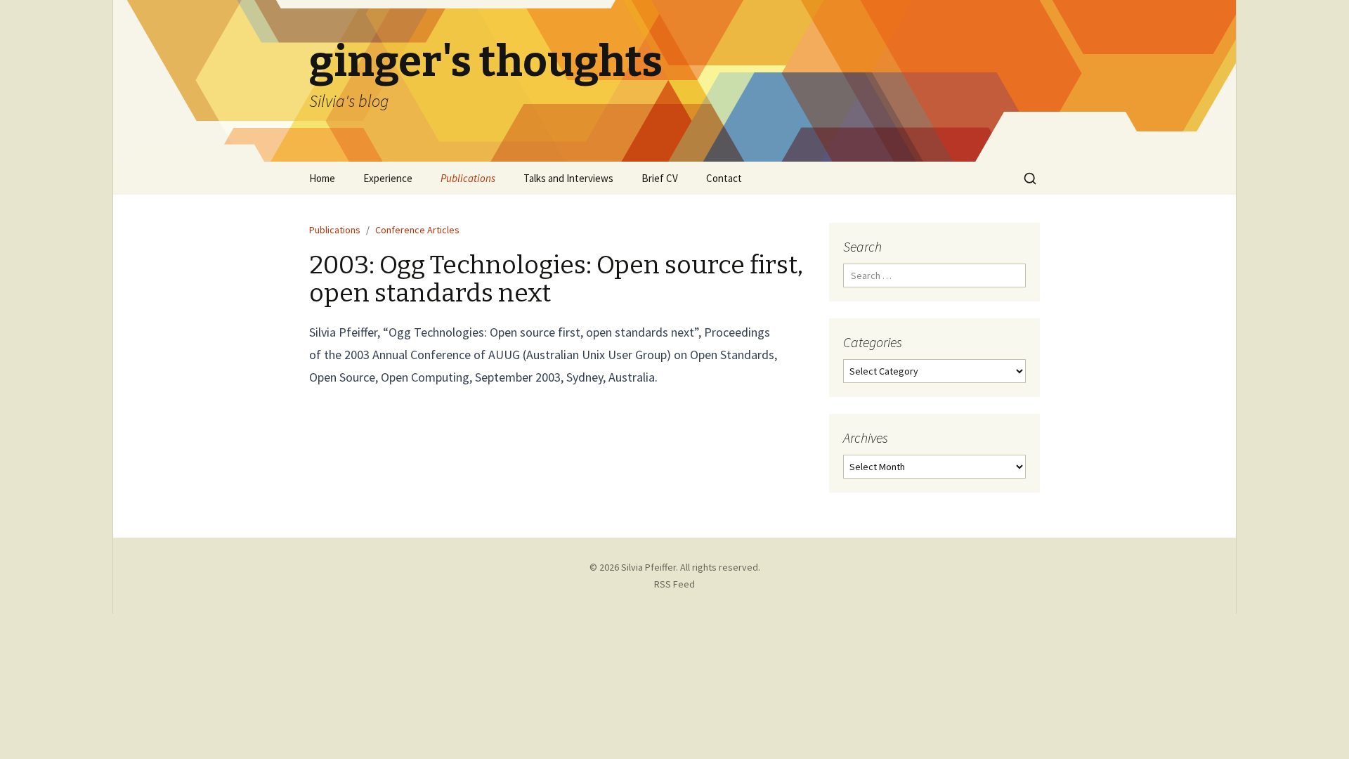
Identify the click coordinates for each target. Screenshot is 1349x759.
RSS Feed (674, 584)
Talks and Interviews (568, 178)
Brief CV (659, 178)
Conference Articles (417, 229)
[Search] (1030, 178)
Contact (724, 178)
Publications (468, 178)
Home (322, 178)
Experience (387, 178)
